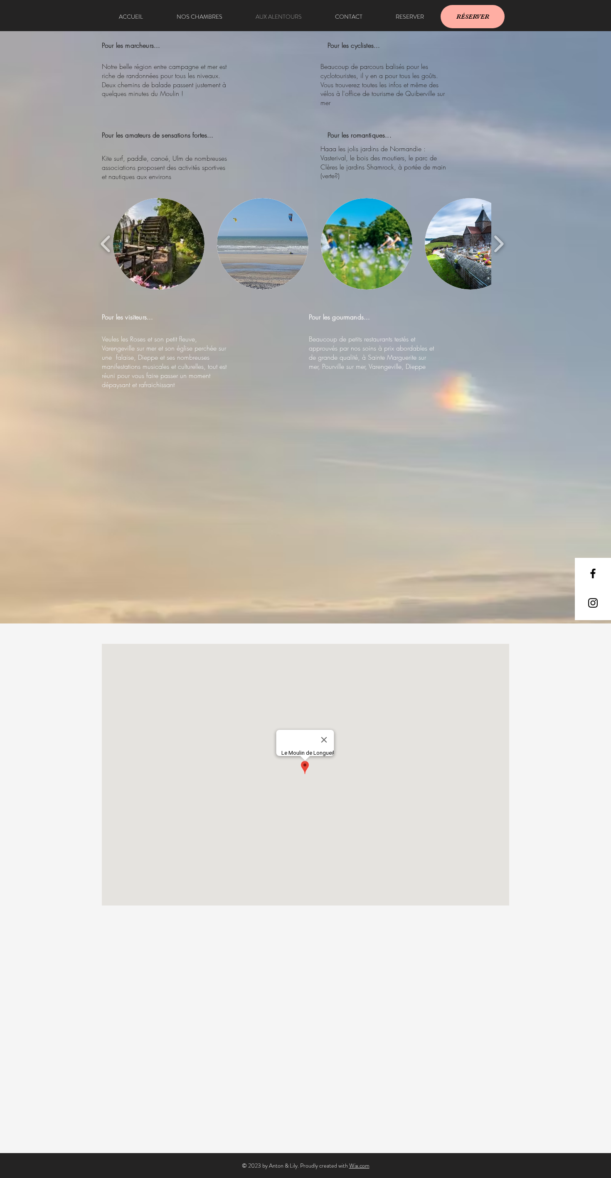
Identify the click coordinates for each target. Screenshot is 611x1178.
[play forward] (498, 243)
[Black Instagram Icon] (592, 602)
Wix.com (359, 1165)
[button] (158, 244)
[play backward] (105, 243)
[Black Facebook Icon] (592, 573)
